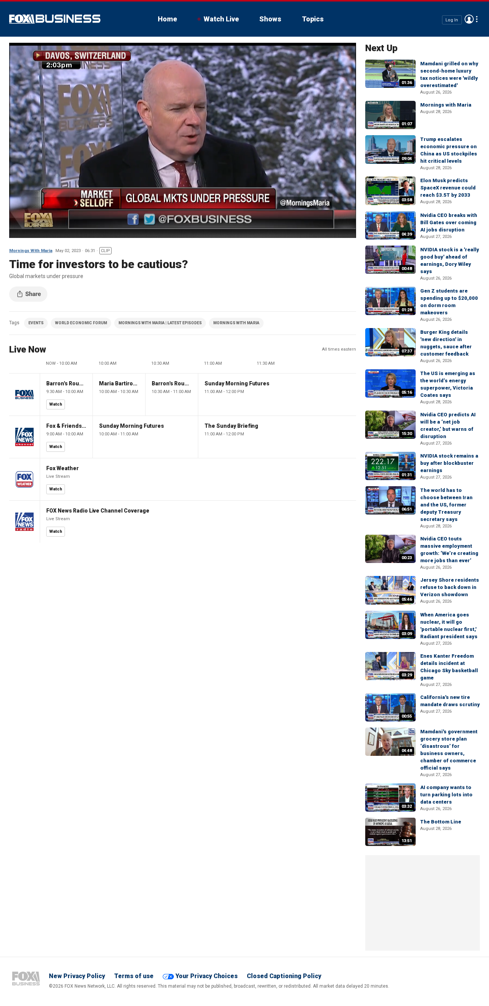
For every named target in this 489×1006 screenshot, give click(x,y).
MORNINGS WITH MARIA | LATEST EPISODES (160, 323)
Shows (270, 19)
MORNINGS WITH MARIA (236, 323)
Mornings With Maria (30, 250)
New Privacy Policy (77, 976)
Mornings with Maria (445, 105)
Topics (313, 19)
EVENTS (36, 323)
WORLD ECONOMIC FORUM (81, 323)
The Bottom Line (440, 822)
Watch (55, 404)
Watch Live (221, 19)
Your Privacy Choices (206, 976)
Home (167, 19)
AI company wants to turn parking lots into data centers (446, 794)
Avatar (469, 19)
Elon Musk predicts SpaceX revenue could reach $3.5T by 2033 (448, 188)
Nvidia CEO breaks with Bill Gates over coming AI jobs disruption (448, 222)
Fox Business (54, 19)
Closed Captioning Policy (284, 976)
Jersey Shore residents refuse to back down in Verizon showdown (449, 587)
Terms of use (134, 976)
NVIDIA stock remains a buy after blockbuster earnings (449, 463)
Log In (451, 19)
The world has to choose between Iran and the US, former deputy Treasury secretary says (446, 504)
